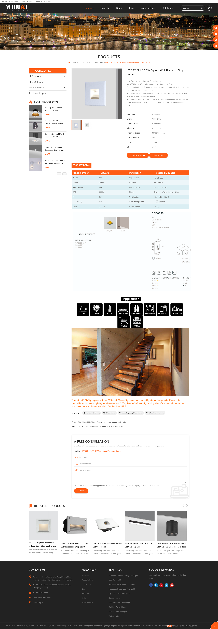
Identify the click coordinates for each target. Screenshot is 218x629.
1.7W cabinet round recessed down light (54, 135)
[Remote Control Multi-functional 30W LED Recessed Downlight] (35, 124)
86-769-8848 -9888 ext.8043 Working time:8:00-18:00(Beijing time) (52, 586)
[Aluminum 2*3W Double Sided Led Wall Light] (35, 151)
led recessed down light (119, 603)
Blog (131, 8)
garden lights (114, 598)
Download (158, 155)
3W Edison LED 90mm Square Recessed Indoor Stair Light (102, 422)
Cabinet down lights (117, 607)
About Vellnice (148, 8)
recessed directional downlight (122, 584)
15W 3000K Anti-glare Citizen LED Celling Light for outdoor (139, 545)
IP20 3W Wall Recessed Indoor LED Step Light (75, 545)
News (119, 8)
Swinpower (122, 626)
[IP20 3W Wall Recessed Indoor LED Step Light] (75, 526)
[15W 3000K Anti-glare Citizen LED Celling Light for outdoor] (140, 526)
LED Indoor (83, 62)
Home (73, 62)
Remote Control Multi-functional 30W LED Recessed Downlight (55, 122)
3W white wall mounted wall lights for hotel (171, 545)
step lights (110, 413)
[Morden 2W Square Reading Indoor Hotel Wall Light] (35, 164)
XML (84, 598)
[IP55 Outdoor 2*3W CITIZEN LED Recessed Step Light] (43, 526)
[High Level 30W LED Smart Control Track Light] (35, 111)
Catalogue (167, 8)
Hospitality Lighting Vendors (105, 626)
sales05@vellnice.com (42, 598)
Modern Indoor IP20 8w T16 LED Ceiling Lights (106, 545)
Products (89, 8)
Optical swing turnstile (26, 626)
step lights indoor (156, 413)
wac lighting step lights (132, 413)
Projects (105, 8)
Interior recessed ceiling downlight (123, 576)
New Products (36, 87)
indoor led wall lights (118, 612)
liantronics (140, 626)
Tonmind (88, 626)
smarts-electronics (162, 626)
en (209, 8)
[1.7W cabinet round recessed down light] (35, 138)
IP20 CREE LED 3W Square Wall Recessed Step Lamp (103, 451)
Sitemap (85, 593)
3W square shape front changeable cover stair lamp (101, 426)
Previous (183, 505)
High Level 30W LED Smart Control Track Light (54, 109)
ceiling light (114, 616)
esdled (131, 626)
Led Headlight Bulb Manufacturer (69, 626)
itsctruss (149, 626)
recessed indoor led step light (122, 589)
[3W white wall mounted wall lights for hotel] (172, 526)
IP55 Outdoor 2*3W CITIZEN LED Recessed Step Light (42, 545)
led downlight (115, 580)
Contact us (136, 155)
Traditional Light (37, 93)
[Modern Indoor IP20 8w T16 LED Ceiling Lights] (107, 526)
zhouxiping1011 (39, 603)
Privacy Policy (87, 603)
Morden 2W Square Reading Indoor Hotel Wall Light (54, 162)
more (47, 114)
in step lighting (93, 413)
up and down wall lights (119, 593)
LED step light (97, 62)
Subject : (99, 451)
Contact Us (86, 584)
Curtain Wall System (45, 626)
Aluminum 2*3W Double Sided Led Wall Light (55, 148)
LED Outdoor (36, 82)
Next (187, 505)
